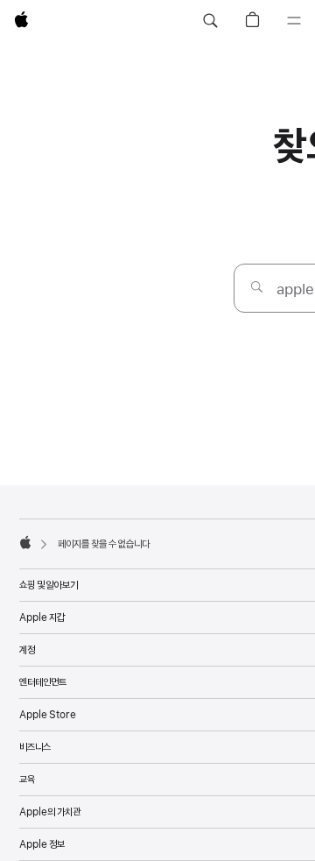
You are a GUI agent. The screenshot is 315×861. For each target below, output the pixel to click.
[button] (210, 21)
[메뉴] (294, 21)
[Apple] (25, 542)
